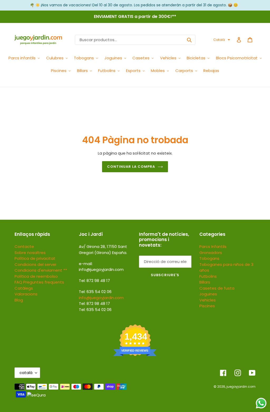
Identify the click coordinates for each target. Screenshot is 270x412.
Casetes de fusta (216, 288)
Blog (19, 300)
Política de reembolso (36, 276)
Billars (204, 282)
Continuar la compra (131, 166)
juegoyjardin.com (240, 386)
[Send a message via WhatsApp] (261, 403)
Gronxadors (210, 252)
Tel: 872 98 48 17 (94, 303)
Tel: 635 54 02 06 (95, 309)
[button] (221, 40)
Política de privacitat (35, 258)
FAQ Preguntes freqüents (39, 282)
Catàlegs (24, 288)
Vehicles (207, 300)
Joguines (208, 294)
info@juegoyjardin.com (101, 297)
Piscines (207, 306)
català (26, 372)
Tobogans (209, 258)
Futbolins (208, 276)
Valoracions (26, 294)
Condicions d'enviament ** (41, 270)
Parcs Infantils (212, 246)
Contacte (24, 246)
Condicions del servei (35, 264)
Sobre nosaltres (30, 252)
